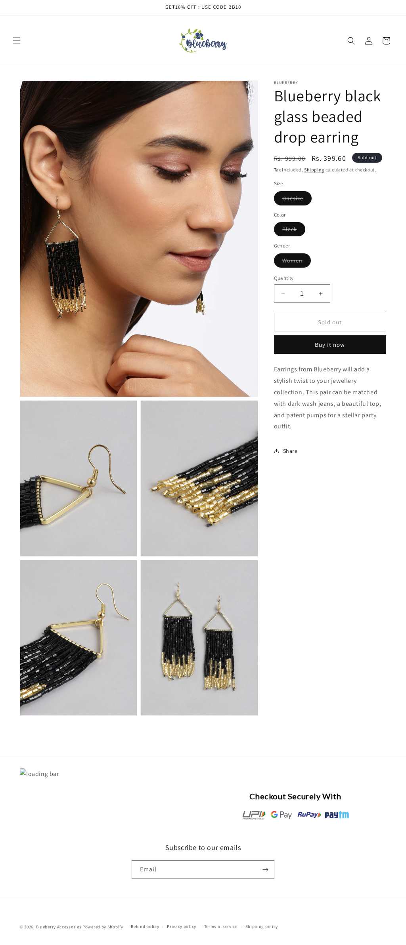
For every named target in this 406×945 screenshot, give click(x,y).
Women (296, 262)
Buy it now (330, 344)
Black (293, 230)
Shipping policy (261, 926)
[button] (16, 40)
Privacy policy (181, 926)
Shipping (314, 170)
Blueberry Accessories (59, 927)
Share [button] (290, 450)
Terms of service (220, 926)
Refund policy (145, 926)
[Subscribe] (265, 869)
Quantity (284, 278)
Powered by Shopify (102, 927)
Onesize (297, 199)
